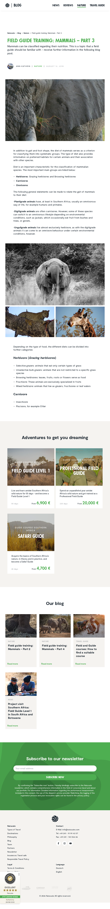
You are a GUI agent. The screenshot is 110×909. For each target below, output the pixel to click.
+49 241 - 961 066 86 (69, 837)
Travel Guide (97, 5)
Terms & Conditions (15, 868)
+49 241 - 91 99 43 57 (68, 833)
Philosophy (12, 837)
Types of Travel (14, 829)
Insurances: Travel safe (17, 855)
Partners (11, 848)
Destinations (12, 833)
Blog (9, 840)
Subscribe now (55, 777)
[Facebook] (58, 843)
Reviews (68, 5)
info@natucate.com (70, 829)
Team (9, 844)
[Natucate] (7, 5)
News (55, 5)
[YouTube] (70, 843)
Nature (81, 5)
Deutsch (59, 868)
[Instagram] (64, 843)
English (59, 872)
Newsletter (12, 852)
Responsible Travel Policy (18, 859)
